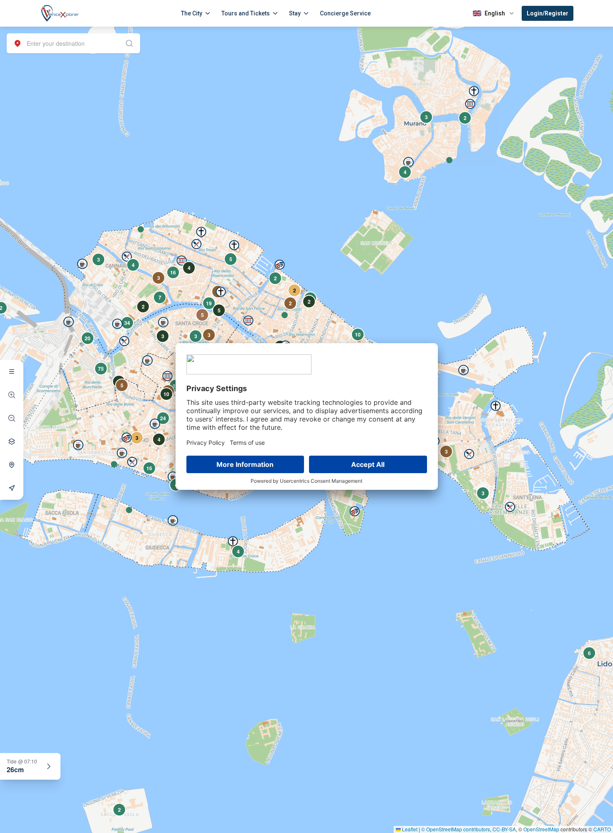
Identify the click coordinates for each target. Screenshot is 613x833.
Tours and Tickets (245, 13)
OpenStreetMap (541, 829)
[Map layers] (11, 441)
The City (191, 13)
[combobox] (73, 43)
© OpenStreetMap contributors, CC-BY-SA (468, 829)
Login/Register (547, 13)
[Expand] (48, 766)
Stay (295, 13)
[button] (449, 160)
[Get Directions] (11, 488)
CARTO (602, 829)
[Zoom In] (11, 395)
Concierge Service (345, 13)
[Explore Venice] (11, 371)
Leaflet (409, 829)
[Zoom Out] (11, 418)
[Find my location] (11, 464)
